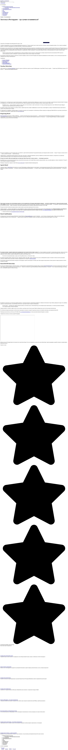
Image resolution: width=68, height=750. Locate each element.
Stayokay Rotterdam (6, 60)
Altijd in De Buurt (33, 258)
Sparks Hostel (9, 167)
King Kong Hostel (3, 115)
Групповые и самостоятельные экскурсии (12, 7)
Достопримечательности (7, 9)
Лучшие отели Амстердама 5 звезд (6, 655)
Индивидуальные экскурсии (8, 6)
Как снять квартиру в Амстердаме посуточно (8, 710)
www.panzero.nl (21, 111)
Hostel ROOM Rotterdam (7, 63)
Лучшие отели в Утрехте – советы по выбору (8, 732)
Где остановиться (6, 8)
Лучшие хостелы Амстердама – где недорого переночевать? (11, 721)
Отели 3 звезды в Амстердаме (5, 666)
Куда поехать (5, 14)
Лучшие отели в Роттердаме (5, 677)
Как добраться (5, 13)
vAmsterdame (2, 2)
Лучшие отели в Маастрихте (5, 688)
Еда (3, 10)
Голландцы (5, 15)
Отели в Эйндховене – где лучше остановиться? (9, 699)
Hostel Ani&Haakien (6, 62)
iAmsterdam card (5, 12)
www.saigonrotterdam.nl (47, 209)
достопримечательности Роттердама (17, 211)
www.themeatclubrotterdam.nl (25, 311)
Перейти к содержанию (4, 0)
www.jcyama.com (21, 162)
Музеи (4, 11)
